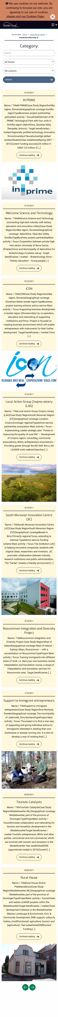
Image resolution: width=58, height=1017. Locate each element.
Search (9, 79)
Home (25, 35)
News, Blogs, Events (37, 35)
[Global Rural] (11, 25)
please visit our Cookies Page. (25, 16)
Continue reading (27, 155)
